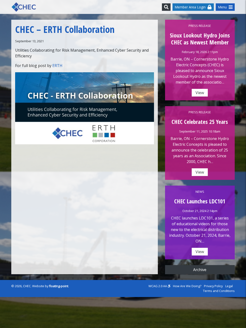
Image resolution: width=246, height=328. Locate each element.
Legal (229, 286)
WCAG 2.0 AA (158, 286)
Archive (199, 269)
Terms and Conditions (219, 291)
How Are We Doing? (187, 286)
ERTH (57, 65)
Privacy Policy (213, 286)
